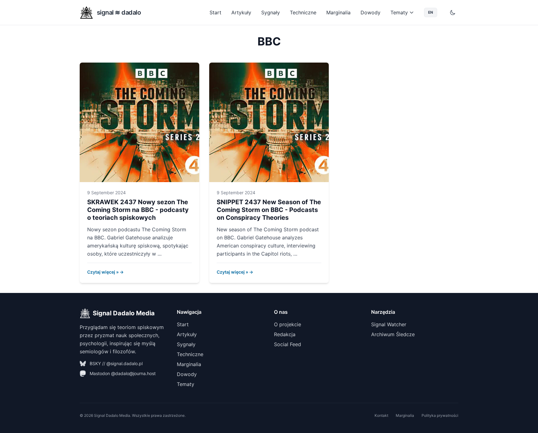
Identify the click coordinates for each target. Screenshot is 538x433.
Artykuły (241, 12)
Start (215, 12)
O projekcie (287, 324)
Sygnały (270, 12)
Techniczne (303, 12)
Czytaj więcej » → (105, 272)
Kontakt (381, 415)
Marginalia (338, 12)
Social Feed (287, 344)
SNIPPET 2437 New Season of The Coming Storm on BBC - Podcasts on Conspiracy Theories (269, 209)
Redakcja (284, 334)
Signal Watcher (388, 324)
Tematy (399, 12)
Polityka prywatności (440, 415)
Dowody (370, 12)
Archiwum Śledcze (393, 334)
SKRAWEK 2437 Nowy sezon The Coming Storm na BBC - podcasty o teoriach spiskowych (138, 209)
